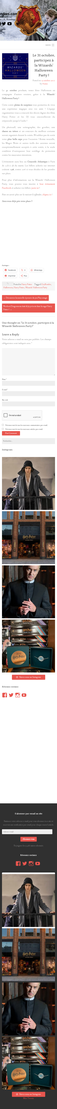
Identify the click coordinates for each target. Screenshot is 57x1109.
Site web (5, 400)
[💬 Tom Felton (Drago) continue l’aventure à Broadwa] (28, 591)
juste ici (35, 188)
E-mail (5, 390)
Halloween (8, 287)
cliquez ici (47, 194)
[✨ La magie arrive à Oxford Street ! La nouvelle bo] (28, 537)
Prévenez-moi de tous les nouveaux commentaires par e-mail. (26, 425)
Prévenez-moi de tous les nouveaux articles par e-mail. (24, 429)
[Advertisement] (28, 234)
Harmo (45, 83)
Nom (4, 379)
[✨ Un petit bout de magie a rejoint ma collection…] (28, 646)
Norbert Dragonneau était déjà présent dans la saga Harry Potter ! (27, 308)
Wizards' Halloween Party (36, 287)
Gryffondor (46, 284)
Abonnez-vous (29, 839)
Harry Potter (26, 284)
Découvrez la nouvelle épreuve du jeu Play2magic (25, 298)
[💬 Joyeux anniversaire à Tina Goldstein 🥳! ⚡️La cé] (28, 483)
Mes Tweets (28, 1098)
